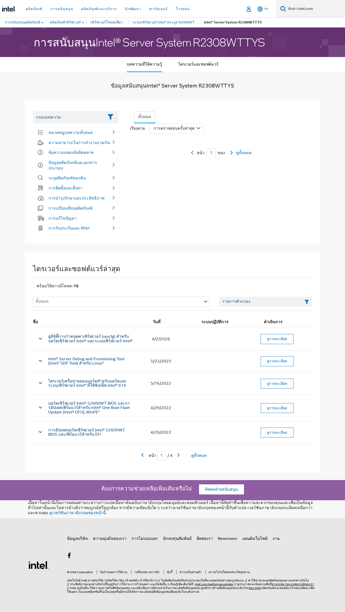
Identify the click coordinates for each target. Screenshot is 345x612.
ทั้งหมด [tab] (144, 116)
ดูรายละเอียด (277, 339)
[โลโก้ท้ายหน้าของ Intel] (39, 564)
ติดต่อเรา (205, 538)
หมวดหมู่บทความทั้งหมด (70, 132)
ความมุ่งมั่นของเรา (110, 538)
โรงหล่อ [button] (183, 9)
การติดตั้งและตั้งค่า (65, 187)
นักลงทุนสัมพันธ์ (177, 538)
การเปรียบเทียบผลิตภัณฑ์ (70, 208)
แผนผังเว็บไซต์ (254, 538)
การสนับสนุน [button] (62, 9)
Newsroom (227, 538)
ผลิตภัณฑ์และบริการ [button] (99, 9)
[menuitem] (66, 22)
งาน (276, 538)
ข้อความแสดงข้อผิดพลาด (71, 152)
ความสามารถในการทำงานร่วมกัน (79, 142)
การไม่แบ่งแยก (145, 538)
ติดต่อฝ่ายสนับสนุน (221, 489)
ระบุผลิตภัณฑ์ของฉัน (67, 177)
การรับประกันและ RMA (69, 228)
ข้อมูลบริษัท (77, 538)
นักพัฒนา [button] (133, 9)
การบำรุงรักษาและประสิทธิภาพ (76, 198)
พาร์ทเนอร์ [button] (158, 9)
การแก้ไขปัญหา (62, 218)
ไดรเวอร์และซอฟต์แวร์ (198, 64)
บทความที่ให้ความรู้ (144, 64)
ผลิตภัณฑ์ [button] (34, 9)
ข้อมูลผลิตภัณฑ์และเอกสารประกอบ (72, 165)
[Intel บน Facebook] (69, 556)
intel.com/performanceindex (214, 584)
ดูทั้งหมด (244, 152)
